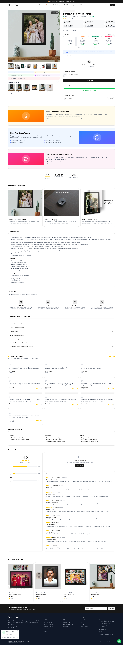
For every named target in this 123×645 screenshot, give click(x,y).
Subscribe (111, 608)
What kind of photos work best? (17, 324)
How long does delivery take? (17, 327)
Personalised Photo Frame (24, 9)
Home (9, 9)
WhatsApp (104, 632)
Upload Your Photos (71, 56)
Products (14, 9)
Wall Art (49, 4)
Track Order (67, 4)
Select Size (66, 34)
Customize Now (20, 587)
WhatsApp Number (70, 71)
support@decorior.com (107, 634)
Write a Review (79, 465)
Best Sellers (47, 629)
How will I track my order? (16, 339)
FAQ (64, 620)
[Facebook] (8, 627)
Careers (83, 624)
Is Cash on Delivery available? (17, 335)
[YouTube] (16, 627)
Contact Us (66, 629)
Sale (45, 631)
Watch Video (55, 12)
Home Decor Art (48, 626)
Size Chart (111, 34)
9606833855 (104, 629)
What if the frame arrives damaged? (18, 342)
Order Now (90, 80)
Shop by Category (57, 4)
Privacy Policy (84, 626)
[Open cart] (108, 5)
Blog (73, 4)
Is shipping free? (14, 331)
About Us (83, 620)
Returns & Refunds (68, 624)
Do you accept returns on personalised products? (21, 346)
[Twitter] (14, 627)
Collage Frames (48, 624)
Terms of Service (85, 629)
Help (81, 4)
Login (112, 4)
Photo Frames (48, 622)
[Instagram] (11, 627)
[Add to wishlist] (31, 566)
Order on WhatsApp (90, 90)
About (76, 4)
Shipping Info (66, 622)
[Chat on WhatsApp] (119, 641)
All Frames (41, 4)
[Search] (105, 5)
